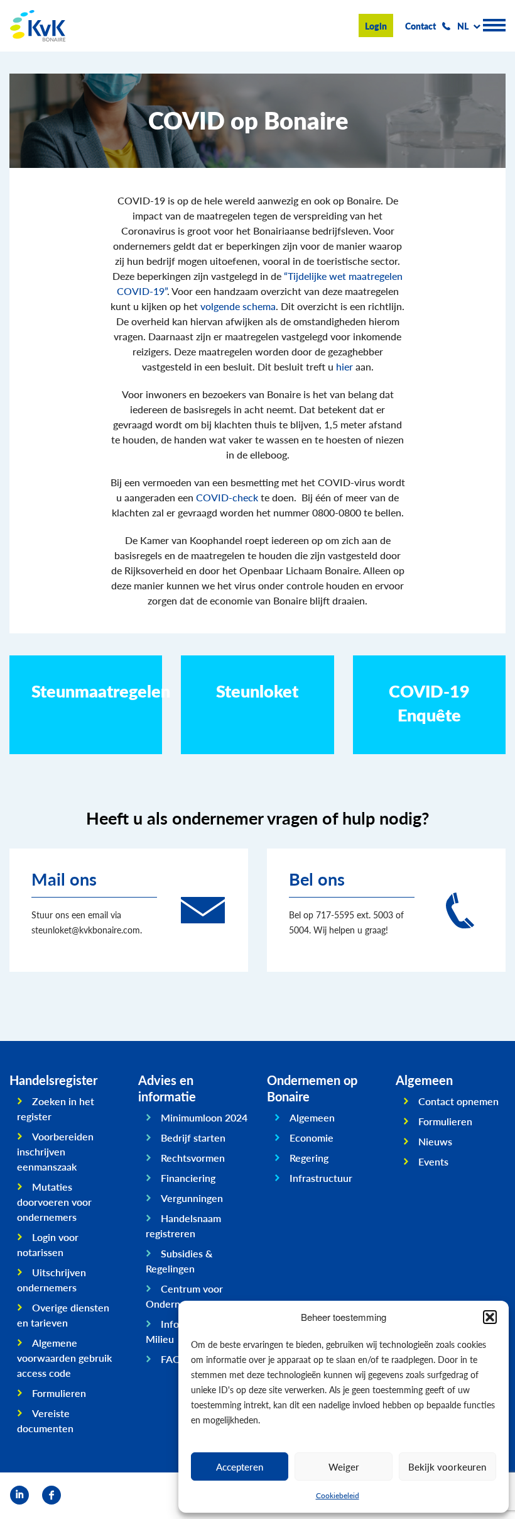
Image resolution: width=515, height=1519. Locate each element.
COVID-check (227, 497)
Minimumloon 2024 (204, 1117)
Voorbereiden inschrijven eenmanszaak (55, 1151)
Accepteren (239, 1466)
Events (433, 1161)
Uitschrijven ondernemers (51, 1279)
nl (463, 25)
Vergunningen (192, 1198)
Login (376, 25)
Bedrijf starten (193, 1137)
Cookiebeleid (337, 1495)
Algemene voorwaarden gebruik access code (64, 1357)
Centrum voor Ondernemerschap (187, 1296)
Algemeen (312, 1117)
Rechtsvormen (193, 1157)
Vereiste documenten (45, 1420)
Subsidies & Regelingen (179, 1261)
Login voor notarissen (48, 1244)
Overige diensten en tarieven (63, 1315)
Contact (420, 25)
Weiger (343, 1466)
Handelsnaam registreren (183, 1225)
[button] (490, 1317)
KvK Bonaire (37, 25)
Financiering (188, 1178)
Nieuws (435, 1141)
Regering (309, 1157)
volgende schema (238, 306)
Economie (311, 1137)
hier (344, 366)
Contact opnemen (458, 1101)
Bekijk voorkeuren (447, 1466)
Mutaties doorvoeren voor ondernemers (54, 1201)
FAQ (171, 1359)
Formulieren (59, 1393)
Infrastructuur (321, 1178)
